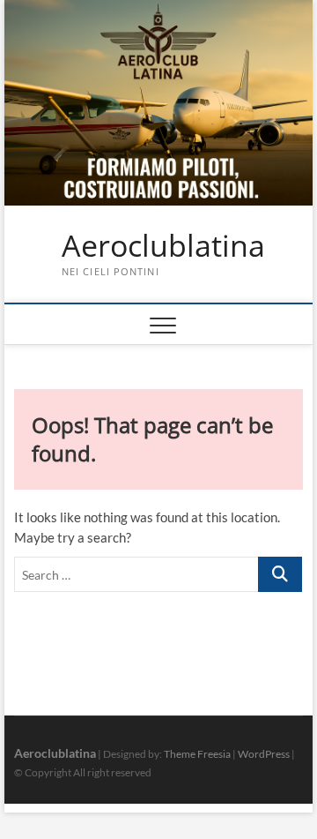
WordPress (264, 753)
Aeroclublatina (163, 246)
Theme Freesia (197, 753)
